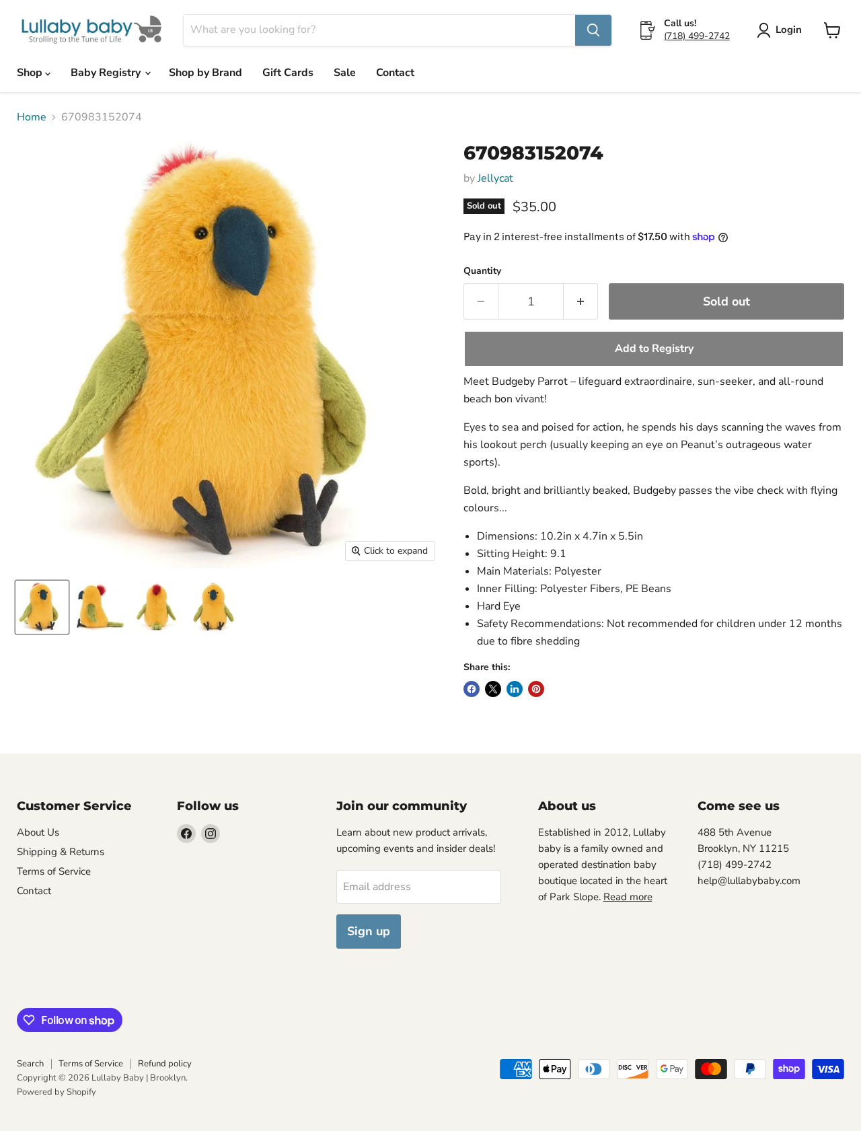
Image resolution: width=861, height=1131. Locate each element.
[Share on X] (493, 689)
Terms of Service (54, 871)
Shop (31, 72)
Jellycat (495, 178)
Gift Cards (287, 72)
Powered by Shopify (56, 1092)
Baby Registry (107, 72)
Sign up (368, 931)
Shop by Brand (205, 72)
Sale (345, 72)
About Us (38, 832)
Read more (627, 897)
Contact (395, 72)
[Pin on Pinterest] (536, 689)
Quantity (482, 271)
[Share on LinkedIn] (515, 689)
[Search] (593, 30)
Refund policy (165, 1064)
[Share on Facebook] (471, 689)
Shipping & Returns (60, 852)
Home (31, 117)
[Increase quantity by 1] (581, 301)
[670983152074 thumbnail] (42, 607)
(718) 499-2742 (697, 36)
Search (30, 1064)
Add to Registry (654, 348)
